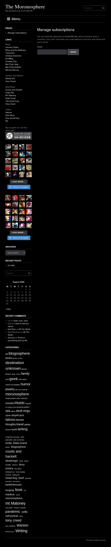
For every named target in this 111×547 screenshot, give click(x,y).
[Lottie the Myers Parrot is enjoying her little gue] (29, 147)
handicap (28, 478)
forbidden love (10, 472)
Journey (11, 338)
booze (14, 358)
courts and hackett (13, 454)
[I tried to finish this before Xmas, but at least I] (8, 211)
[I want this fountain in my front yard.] (8, 160)
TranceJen (9, 53)
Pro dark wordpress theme (96, 540)
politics (27, 407)
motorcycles (10, 398)
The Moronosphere (25, 6)
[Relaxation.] (8, 154)
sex (7, 411)
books (8, 358)
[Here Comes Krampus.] (29, 211)
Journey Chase (11, 47)
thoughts (10, 424)
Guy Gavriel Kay (12, 118)
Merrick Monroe (12, 70)
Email (39, 47)
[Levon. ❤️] (22, 160)
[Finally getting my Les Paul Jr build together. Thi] (22, 211)
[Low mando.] (29, 198)
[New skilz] (15, 211)
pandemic (12, 511)
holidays (17, 385)
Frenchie (8, 475)
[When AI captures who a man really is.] (29, 160)
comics (20, 358)
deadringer (11, 460)
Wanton (22, 525)
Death (21, 461)
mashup (24, 390)
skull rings (23, 411)
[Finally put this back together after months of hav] (22, 204)
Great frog (11, 478)
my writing (8, 407)
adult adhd (8, 440)
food (7, 379)
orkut (14, 407)
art (6, 354)
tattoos (10, 419)
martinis (9, 494)
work (14, 429)
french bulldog (20, 472)
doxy (22, 464)
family (25, 373)
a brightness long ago (12, 437)
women (8, 430)
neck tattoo (9, 508)
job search (16, 481)
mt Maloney (15, 503)
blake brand (20, 443)
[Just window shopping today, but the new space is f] (15, 160)
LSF (25, 490)
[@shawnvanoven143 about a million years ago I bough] (15, 154)
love (19, 389)
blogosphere (19, 353)
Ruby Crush (10, 98)
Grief (21, 478)
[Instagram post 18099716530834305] (22, 154)
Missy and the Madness (15, 50)
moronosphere (17, 394)
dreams (8, 374)
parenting (20, 407)
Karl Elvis (12, 329)
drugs (14, 374)
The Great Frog (12, 101)
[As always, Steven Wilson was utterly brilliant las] (15, 174)
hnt (12, 385)
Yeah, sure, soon (20, 321)
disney (24, 369)
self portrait (11, 515)
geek (13, 379)
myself (28, 403)
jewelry (10, 389)
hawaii (7, 385)
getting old (15, 475)
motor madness (22, 398)
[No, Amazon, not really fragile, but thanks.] (15, 198)
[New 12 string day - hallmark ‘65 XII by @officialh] (15, 204)
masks (18, 495)
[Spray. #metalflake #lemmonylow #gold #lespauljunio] (8, 218)
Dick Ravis (9, 115)
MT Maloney (10, 95)
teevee (20, 419)
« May (8, 309)
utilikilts (27, 424)
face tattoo (17, 469)
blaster (7, 447)
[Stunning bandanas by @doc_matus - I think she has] (8, 167)
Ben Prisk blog (11, 64)
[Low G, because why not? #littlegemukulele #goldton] (29, 204)
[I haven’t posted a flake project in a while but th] (15, 225)
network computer (20, 508)
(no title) (11, 265)
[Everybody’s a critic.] (22, 147)
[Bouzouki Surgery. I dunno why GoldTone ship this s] (22, 198)
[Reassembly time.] (22, 218)
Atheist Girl (10, 78)
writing (22, 429)
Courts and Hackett (13, 90)
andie (8, 443)
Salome (8, 112)
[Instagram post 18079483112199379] (8, 204)
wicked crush (9, 531)
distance (15, 465)
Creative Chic (11, 61)
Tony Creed (10, 104)
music (19, 402)
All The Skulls (24, 329)
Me (6, 121)
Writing (21, 531)
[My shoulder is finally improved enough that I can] (8, 198)
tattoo (21, 516)
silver (13, 411)
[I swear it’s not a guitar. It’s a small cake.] (22, 174)
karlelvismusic (13, 484)
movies (9, 403)
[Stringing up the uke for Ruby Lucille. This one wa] (8, 225)
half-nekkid (22, 379)
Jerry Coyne (10, 81)
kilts (16, 389)
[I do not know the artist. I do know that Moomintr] (8, 174)
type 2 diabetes (10, 526)
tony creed (13, 520)
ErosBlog (9, 58)
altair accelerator (18, 440)
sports (8, 415)
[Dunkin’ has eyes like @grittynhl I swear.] (15, 167)
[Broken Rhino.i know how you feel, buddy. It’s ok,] (22, 167)
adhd (22, 437)
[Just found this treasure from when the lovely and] (29, 167)
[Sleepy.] (15, 147)
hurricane (8, 481)
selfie (25, 511)
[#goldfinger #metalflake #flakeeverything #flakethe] (29, 225)
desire (26, 461)
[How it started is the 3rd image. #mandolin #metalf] (15, 218)
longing (9, 490)
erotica (18, 374)
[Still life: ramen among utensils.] (8, 147)
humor (26, 384)
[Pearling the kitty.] (29, 218)
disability (8, 465)
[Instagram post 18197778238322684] (29, 154)
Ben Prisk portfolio (13, 67)
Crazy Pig (9, 93)
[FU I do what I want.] (29, 174)
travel (20, 424)
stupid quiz (18, 415)
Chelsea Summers (13, 56)
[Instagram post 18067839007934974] (22, 225)
